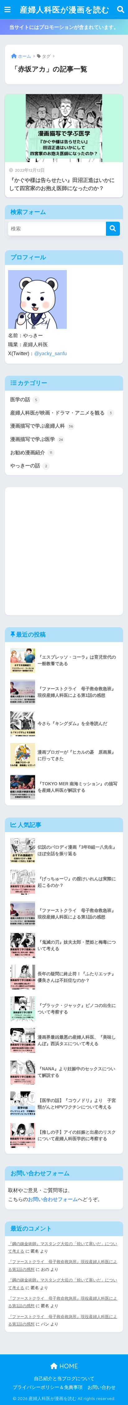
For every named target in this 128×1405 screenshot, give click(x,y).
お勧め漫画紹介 (31, 452)
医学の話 (23, 399)
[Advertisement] (64, 551)
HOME (67, 1366)
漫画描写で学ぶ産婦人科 (41, 425)
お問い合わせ (102, 1387)
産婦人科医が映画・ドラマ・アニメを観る (61, 412)
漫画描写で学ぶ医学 (36, 439)
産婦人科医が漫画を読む (65, 9)
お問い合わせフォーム (53, 1199)
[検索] (113, 229)
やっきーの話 (28, 465)
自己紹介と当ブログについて (64, 1378)
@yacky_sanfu (50, 353)
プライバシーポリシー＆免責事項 (48, 1387)
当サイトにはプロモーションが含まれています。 (64, 27)
